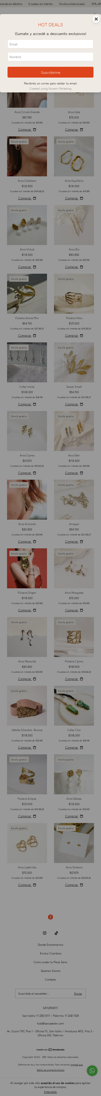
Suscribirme (50, 72)
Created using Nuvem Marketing (50, 88)
